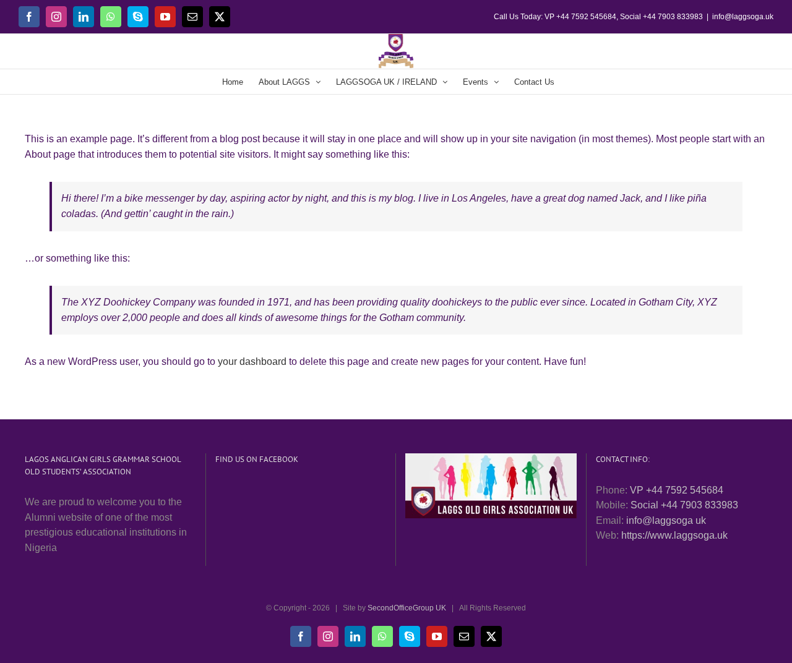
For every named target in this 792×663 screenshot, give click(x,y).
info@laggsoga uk (666, 520)
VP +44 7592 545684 (676, 490)
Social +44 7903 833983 (684, 505)
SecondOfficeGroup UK (407, 608)
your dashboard (252, 361)
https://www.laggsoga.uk (674, 535)
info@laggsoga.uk (742, 16)
